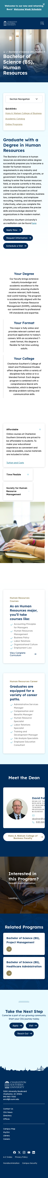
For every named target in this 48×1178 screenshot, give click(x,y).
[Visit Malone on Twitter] (19, 1152)
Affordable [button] (12, 429)
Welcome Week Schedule (27, 9)
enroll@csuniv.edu (11, 1099)
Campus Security (29, 1163)
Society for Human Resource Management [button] (16, 491)
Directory (7, 1115)
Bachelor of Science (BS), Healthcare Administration (24, 964)
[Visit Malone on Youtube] (28, 1152)
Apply (15, 1025)
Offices (6, 1119)
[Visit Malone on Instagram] (24, 1152)
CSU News (7, 1112)
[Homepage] (10, 23)
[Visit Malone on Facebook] (14, 1152)
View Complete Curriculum (17, 654)
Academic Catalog (15, 118)
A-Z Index (7, 1157)
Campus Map (9, 1129)
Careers (6, 1139)
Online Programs (13, 124)
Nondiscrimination (11, 1163)
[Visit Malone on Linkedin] (33, 1152)
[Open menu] (42, 23)
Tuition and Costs (15, 462)
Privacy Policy (21, 1157)
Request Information (17, 238)
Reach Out (22, 1033)
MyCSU (6, 1132)
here (34, 223)
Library (6, 1135)
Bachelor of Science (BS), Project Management (23, 940)
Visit (31, 1025)
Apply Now (11, 230)
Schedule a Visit (14, 246)
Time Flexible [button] (13, 474)
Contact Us (8, 1109)
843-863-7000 (9, 1096)
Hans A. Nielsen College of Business (23, 113)
